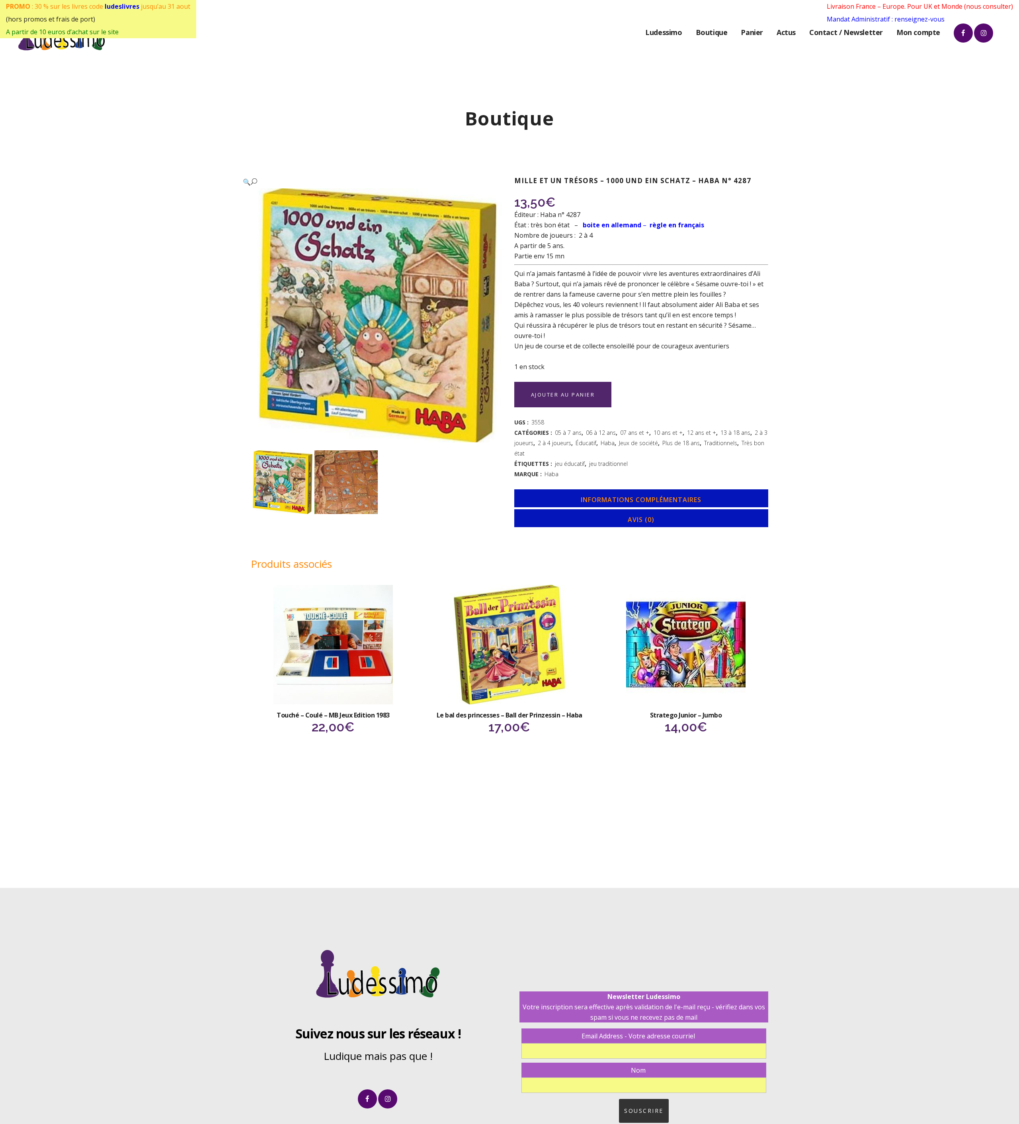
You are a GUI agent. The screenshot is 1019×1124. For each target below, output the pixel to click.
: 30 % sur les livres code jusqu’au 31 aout (98, 6)
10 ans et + (668, 432)
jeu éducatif (570, 463)
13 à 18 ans (735, 432)
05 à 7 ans (568, 432)
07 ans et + (634, 432)
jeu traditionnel (608, 463)
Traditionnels (720, 443)
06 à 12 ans (601, 432)
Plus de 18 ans (681, 443)
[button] (370, 181)
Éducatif (586, 443)
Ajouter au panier (563, 394)
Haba (608, 443)
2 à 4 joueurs (554, 443)
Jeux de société (638, 443)
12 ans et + (701, 432)
